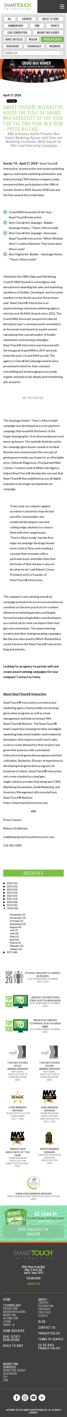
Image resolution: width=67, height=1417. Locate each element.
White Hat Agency (47, 468)
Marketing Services (11, 1365)
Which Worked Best (48, 639)
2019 (9, 905)
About (42, 1299)
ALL (9, 19)
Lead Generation (17, 32)
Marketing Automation (10, 1316)
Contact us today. (29, 677)
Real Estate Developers (11, 1338)
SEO (5, 1377)
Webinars (55, 46)
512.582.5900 (33, 1278)
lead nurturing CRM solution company (27, 179)
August (14, 927)
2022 (9, 895)
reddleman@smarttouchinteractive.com (28, 837)
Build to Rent (50, 19)
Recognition (46, 1306)
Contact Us (47, 1327)
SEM (5, 1380)
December (16, 914)
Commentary (15, 26)
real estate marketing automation (34, 174)
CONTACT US (33, 1284)
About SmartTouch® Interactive (24, 694)
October (15, 920)
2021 (9, 898)
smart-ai (9, 1325)
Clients (43, 1316)
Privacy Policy (49, 1333)
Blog (42, 1321)
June (12, 933)
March (13, 942)
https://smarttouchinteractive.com (25, 803)
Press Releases (52, 39)
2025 (9, 886)
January (14, 948)
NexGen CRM (10, 1308)
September (16, 923)
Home (7, 1299)
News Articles (14, 39)
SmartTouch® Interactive (25, 217)
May (12, 936)
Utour (7, 1321)
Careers (43, 1303)
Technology (34, 46)
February (15, 945)
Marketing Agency (48, 32)
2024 (9, 889)
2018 (10, 908)
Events (55, 26)
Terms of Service (51, 1339)
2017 (9, 952)
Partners (44, 1309)
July (12, 930)
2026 (9, 883)
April (12, 939)
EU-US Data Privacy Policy (49, 1346)
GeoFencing (10, 1374)
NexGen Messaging (14, 1312)
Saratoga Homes (19, 228)
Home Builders (14, 1330)
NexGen (33, 39)
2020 (9, 901)
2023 (9, 892)
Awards (27, 19)
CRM (37, 26)
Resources (12, 46)
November (16, 917)
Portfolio (44, 1312)
